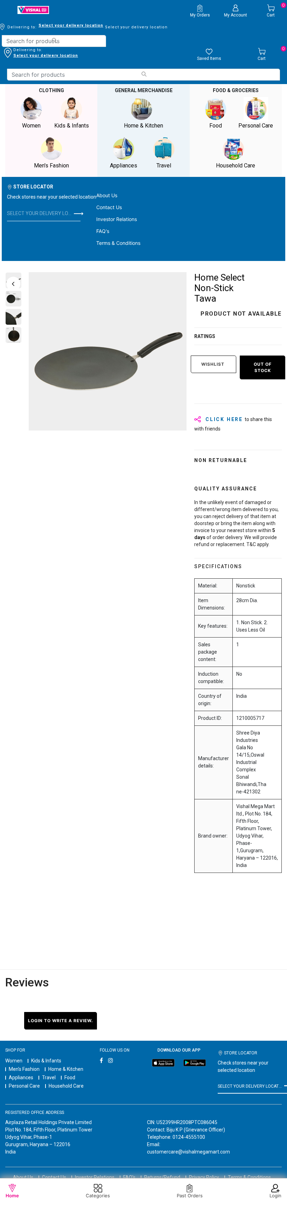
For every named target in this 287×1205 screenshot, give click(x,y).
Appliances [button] (123, 165)
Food (69, 1077)
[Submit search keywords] (54, 40)
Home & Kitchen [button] (143, 125)
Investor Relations (116, 219)
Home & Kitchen (65, 1069)
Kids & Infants (46, 1060)
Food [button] (215, 125)
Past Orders (190, 1195)
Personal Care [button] (255, 125)
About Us (106, 195)
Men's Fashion (24, 1069)
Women (13, 1060)
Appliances (21, 1077)
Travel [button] (163, 165)
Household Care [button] (235, 165)
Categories (98, 1195)
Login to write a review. (60, 1020)
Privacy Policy (204, 1177)
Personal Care (24, 1086)
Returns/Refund (162, 1177)
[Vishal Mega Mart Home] (33, 10)
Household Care (66, 1086)
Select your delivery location (70, 25)
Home (12, 1195)
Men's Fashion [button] (51, 165)
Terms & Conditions (118, 243)
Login (275, 1195)
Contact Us (109, 207)
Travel (49, 1077)
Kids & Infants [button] (71, 125)
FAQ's (102, 231)
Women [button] (31, 125)
